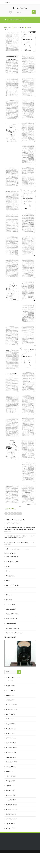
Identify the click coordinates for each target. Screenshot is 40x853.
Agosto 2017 (9, 714)
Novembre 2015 (11, 809)
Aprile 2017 (9, 733)
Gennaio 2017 (10, 743)
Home (6, 20)
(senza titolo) (10, 523)
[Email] (20, 513)
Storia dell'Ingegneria (12, 628)
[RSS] (10, 12)
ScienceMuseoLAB (11, 618)
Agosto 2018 (9, 690)
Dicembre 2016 (10, 747)
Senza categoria (17, 20)
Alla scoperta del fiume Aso (14, 549)
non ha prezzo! (10, 590)
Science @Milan (11, 609)
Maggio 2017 (10, 728)
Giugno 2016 (10, 776)
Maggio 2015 (10, 828)
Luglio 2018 (9, 695)
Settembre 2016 (11, 762)
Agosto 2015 (9, 824)
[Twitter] (8, 513)
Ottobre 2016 (10, 757)
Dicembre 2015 (10, 805)
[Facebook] (5, 513)
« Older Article (9, 509)
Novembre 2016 (11, 752)
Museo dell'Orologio (12, 585)
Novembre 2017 (11, 709)
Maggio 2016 (10, 781)
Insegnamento (10, 576)
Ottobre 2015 (10, 814)
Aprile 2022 (9, 681)
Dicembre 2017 (10, 705)
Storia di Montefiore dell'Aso (14, 633)
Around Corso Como (12, 561)
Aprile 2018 (9, 700)
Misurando (20, 8)
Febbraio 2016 (10, 795)
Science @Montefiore (12, 614)
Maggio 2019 (10, 686)
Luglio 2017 (9, 719)
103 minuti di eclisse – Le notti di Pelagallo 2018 (20, 542)
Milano (8, 580)
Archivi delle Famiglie (12, 557)
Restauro (9, 599)
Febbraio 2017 (10, 738)
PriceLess (9, 595)
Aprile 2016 (9, 785)
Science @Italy (10, 604)
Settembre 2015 (11, 819)
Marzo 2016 (9, 790)
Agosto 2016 (9, 766)
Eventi (8, 571)
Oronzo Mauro (20, 27)
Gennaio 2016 (10, 800)
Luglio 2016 (9, 771)
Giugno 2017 (10, 724)
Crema (8, 566)
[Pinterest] (17, 513)
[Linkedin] (14, 513)
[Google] (11, 513)
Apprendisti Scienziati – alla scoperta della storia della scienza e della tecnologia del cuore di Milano (19, 528)
